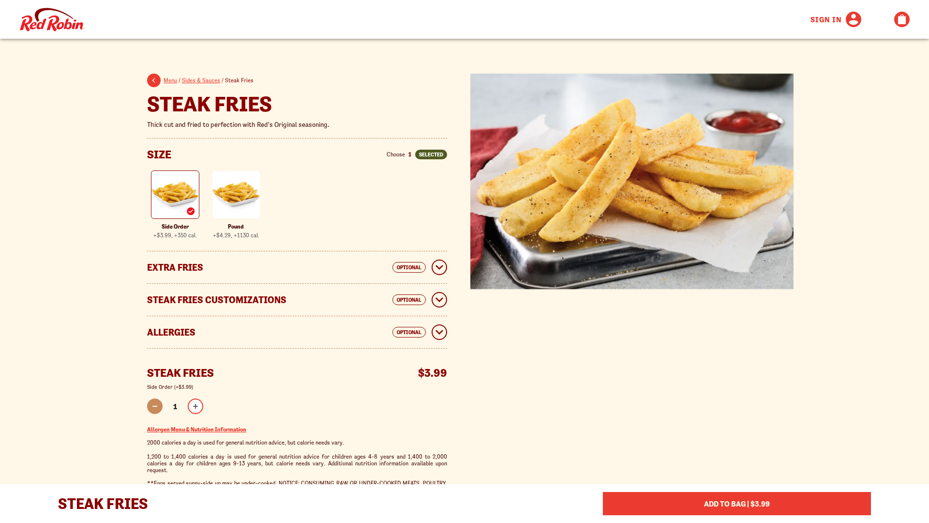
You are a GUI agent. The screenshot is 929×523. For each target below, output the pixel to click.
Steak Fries (209, 104)
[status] (175, 406)
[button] (155, 82)
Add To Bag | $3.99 (737, 503)
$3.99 (432, 373)
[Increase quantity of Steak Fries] (195, 406)
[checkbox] (175, 204)
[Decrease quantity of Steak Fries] (155, 406)
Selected (431, 154)
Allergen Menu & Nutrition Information (196, 429)
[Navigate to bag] (902, 19)
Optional (409, 267)
